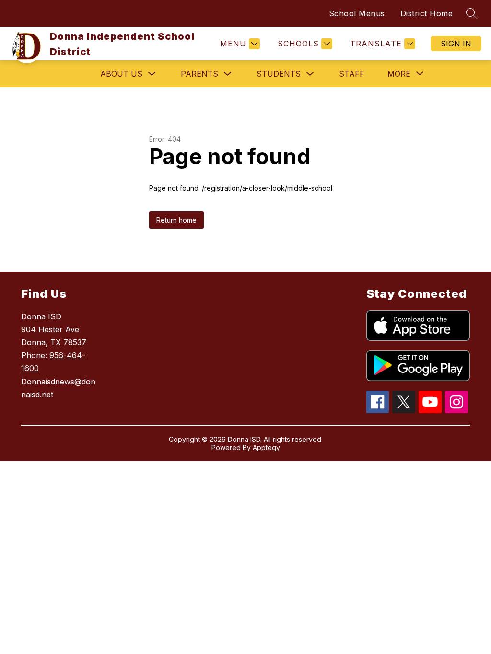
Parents (199, 74)
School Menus (357, 13)
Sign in (456, 43)
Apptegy (266, 447)
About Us (121, 74)
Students (279, 74)
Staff (351, 74)
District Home (426, 13)
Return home (176, 220)
